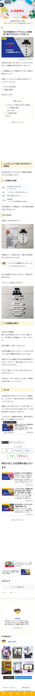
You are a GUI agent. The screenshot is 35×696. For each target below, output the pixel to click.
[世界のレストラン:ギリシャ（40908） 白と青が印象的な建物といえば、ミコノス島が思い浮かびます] (6, 653)
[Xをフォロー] (13, 628)
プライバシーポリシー (9, 687)
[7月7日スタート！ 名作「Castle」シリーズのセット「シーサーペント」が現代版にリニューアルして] (28, 653)
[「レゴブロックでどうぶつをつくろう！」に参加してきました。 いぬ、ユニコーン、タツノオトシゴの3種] (6, 667)
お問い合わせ (26, 687)
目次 (14, 101)
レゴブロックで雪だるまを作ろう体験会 (18, 105)
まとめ (8, 116)
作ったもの (11, 110)
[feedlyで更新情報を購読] (19, 628)
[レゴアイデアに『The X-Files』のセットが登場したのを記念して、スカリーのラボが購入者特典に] (18, 653)
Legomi (17, 618)
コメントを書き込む (17, 587)
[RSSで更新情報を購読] (21, 628)
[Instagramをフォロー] (16, 628)
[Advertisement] (17, 141)
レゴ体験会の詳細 (13, 108)
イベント (6, 442)
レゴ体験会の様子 (11, 113)
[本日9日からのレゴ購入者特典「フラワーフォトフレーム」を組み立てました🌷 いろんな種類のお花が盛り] (18, 667)
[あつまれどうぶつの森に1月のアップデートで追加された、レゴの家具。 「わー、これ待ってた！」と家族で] (28, 667)
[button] (31, 419)
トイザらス (14, 442)
